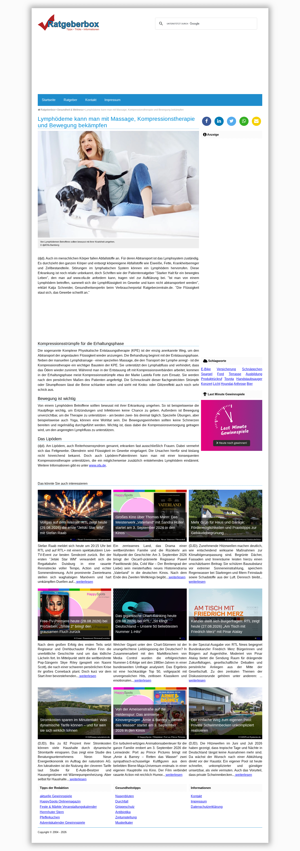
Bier (250, 383)
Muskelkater (124, 822)
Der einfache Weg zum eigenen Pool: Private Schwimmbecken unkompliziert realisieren (222, 725)
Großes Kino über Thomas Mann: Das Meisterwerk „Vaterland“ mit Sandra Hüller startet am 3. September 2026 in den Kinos (150, 525)
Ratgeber (70, 100)
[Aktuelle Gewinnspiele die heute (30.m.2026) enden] (231, 449)
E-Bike (206, 369)
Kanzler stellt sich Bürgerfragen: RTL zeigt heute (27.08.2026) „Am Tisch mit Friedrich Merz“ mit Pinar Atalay (225, 626)
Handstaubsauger (249, 379)
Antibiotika (123, 812)
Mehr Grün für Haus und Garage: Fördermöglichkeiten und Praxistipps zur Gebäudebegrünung (224, 527)
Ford (220, 374)
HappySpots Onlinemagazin (60, 801)
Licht (216, 383)
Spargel (206, 374)
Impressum (112, 100)
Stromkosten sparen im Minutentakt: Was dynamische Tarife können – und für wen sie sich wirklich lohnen (73, 725)
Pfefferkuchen (50, 817)
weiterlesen (84, 581)
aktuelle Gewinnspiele (56, 796)
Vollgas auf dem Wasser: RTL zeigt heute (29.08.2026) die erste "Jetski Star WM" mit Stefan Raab (73, 527)
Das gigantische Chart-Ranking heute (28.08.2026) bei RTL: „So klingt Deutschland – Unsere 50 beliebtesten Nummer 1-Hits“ (147, 624)
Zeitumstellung (126, 817)
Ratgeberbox (47, 109)
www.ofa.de (97, 465)
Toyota (229, 379)
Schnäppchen (252, 369)
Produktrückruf (211, 379)
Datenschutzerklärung (207, 806)
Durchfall (121, 801)
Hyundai (227, 383)
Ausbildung (254, 374)
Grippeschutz (124, 806)
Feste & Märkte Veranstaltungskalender (68, 806)
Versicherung (226, 369)
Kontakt (90, 100)
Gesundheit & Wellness (70, 109)
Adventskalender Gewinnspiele (62, 822)
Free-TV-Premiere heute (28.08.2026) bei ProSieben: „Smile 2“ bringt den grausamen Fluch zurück (73, 626)
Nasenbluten (124, 796)
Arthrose (240, 383)
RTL (74, 539)
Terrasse (235, 374)
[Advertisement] (150, 63)
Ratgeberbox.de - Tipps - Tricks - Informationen (68, 22)
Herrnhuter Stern (52, 812)
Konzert (206, 383)
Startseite (49, 100)
